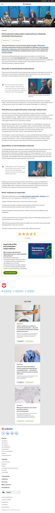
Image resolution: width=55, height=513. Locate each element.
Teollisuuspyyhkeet (6, 455)
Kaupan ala (4, 464)
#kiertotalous (6, 40)
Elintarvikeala (5, 472)
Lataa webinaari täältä (10, 272)
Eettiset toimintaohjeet (7, 497)
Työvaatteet (4, 440)
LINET (49, 1)
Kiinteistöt (4, 470)
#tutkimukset (20, 341)
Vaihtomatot (5, 443)
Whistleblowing (5, 507)
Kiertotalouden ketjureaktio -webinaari (33, 196)
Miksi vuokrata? (6, 484)
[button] (53, 4)
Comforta (4, 482)
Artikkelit (9, 25)
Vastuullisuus (6, 487)
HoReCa (4, 466)
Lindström (5, 479)
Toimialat (4, 459)
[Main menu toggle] (2, 4)
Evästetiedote (5, 502)
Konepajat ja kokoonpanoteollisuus (10, 468)
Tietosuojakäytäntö (6, 499)
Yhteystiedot (6, 476)
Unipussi (4, 453)
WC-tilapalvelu (5, 445)
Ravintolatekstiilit (6, 447)
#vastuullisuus (15, 40)
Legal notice (5, 504)
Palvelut (4, 438)
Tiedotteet (20, 323)
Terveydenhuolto (6, 462)
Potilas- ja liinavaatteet (7, 451)
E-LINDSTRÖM (43, 1)
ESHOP (52, 1)
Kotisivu (3, 25)
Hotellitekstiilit (5, 449)
